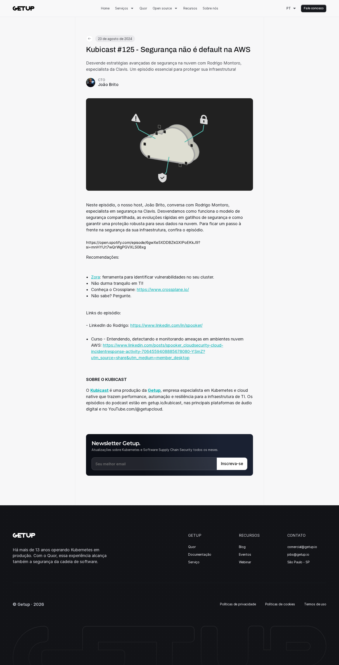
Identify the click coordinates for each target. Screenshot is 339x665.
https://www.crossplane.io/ (163, 289)
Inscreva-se (232, 463)
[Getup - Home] (23, 8)
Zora (95, 277)
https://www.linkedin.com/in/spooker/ (166, 325)
